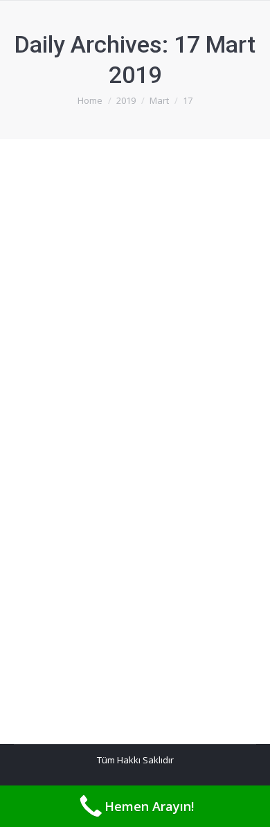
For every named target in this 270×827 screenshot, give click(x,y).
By (86, 237)
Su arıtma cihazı (82, 485)
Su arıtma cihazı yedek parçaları (132, 211)
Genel (44, 237)
